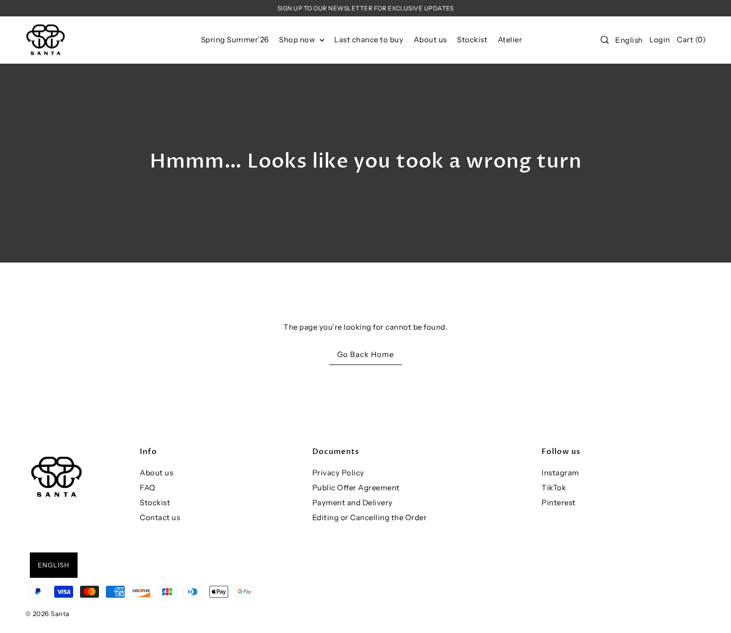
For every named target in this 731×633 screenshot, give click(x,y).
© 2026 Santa (47, 614)
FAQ (148, 487)
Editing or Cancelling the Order (369, 517)
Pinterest (559, 502)
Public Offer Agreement (356, 487)
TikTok (554, 487)
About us (156, 472)
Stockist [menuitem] (472, 39)
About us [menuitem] (430, 39)
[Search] (604, 40)
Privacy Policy (338, 472)
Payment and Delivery (352, 502)
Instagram (560, 472)
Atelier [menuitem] (510, 39)
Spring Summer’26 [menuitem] (235, 39)
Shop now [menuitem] (298, 39)
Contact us (160, 517)
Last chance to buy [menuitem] (368, 39)
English (629, 40)
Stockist (155, 502)
